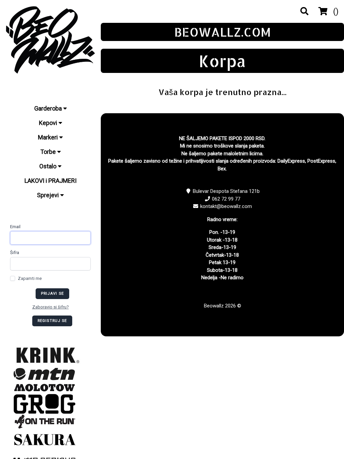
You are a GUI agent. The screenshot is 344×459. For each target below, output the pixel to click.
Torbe (48, 151)
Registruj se (52, 321)
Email (15, 226)
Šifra (14, 252)
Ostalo (48, 166)
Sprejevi (48, 195)
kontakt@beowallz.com (226, 206)
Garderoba (48, 108)
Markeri (48, 137)
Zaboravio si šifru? (50, 306)
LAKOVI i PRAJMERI (51, 180)
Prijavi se (52, 293)
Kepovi (48, 122)
